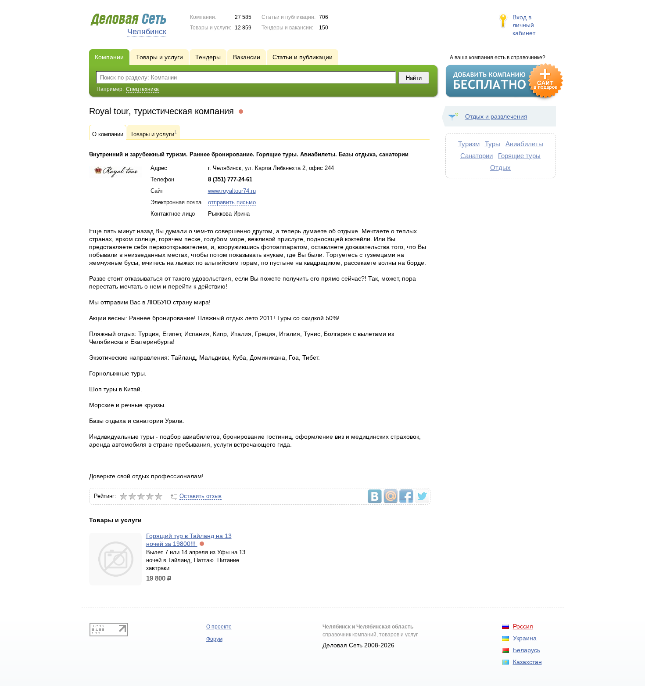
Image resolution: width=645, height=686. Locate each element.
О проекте (219, 627)
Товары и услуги (153, 133)
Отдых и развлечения (496, 116)
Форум (214, 639)
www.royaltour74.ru (232, 191)
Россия (523, 626)
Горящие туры (519, 155)
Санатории (476, 155)
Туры (492, 144)
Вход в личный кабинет (523, 25)
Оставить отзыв (200, 496)
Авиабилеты (524, 144)
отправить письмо (232, 202)
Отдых (500, 167)
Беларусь (526, 650)
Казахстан (527, 661)
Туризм (469, 144)
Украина (525, 638)
